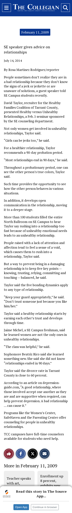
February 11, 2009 (35, 32)
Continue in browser (45, 507)
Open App (21, 507)
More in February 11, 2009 (30, 466)
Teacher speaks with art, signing (19, 483)
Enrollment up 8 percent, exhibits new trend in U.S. (51, 483)
